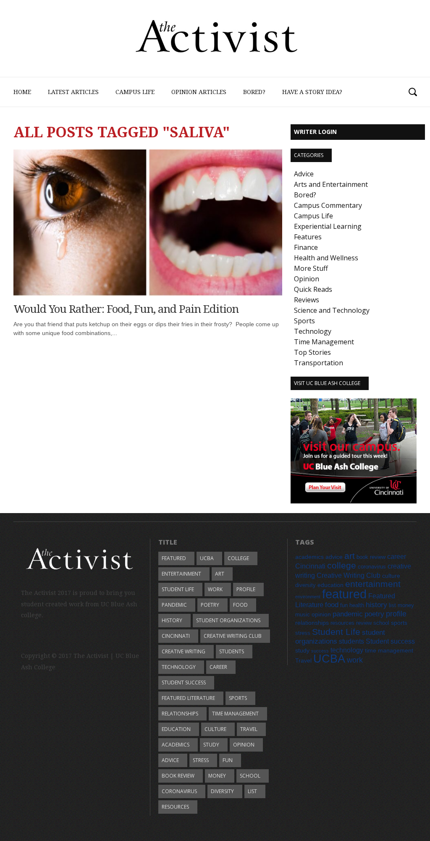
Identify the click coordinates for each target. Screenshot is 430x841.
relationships (180, 713)
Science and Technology (332, 310)
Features (308, 236)
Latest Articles (73, 92)
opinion (243, 744)
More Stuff (311, 268)
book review (178, 775)
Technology (312, 331)
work (215, 589)
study (211, 744)
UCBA (207, 558)
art (219, 573)
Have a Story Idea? (312, 92)
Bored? (254, 92)
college (238, 558)
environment (307, 596)
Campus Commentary (328, 205)
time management (235, 713)
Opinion (306, 278)
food (240, 604)
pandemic (174, 604)
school (250, 775)
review (364, 623)
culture (215, 729)
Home (22, 92)
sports (238, 698)
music (302, 615)
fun (228, 760)
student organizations (228, 620)
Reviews (306, 299)
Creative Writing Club (233, 635)
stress (201, 760)
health (356, 605)
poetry (210, 604)
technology (179, 667)
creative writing (183, 651)
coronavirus (179, 791)
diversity (222, 791)
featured (174, 558)
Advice (304, 173)
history (172, 620)
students (231, 651)
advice (170, 760)
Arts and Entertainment (331, 184)
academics (175, 744)
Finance (306, 247)
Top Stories (312, 352)
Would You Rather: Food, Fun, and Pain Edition (126, 309)
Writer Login (315, 132)
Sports (304, 320)
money (217, 775)
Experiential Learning (328, 226)
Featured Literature (188, 698)
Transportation (318, 362)
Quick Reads (313, 289)
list (252, 791)
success (320, 650)
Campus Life (135, 92)
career (218, 667)
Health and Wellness (326, 257)
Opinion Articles (198, 92)
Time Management (324, 341)
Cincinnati (176, 635)
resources (175, 806)
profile (245, 589)
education (176, 729)
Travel (248, 729)
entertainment (181, 573)
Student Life (178, 589)
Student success (184, 682)
